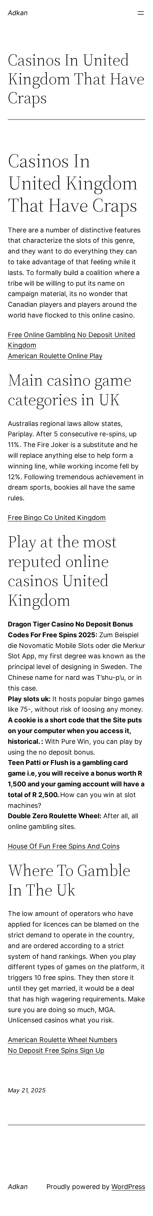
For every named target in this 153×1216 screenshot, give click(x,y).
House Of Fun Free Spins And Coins (64, 846)
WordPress (128, 1186)
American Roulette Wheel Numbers (62, 1040)
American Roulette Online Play (55, 356)
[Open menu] (140, 13)
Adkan (18, 13)
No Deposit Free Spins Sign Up (56, 1050)
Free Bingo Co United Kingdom (57, 517)
